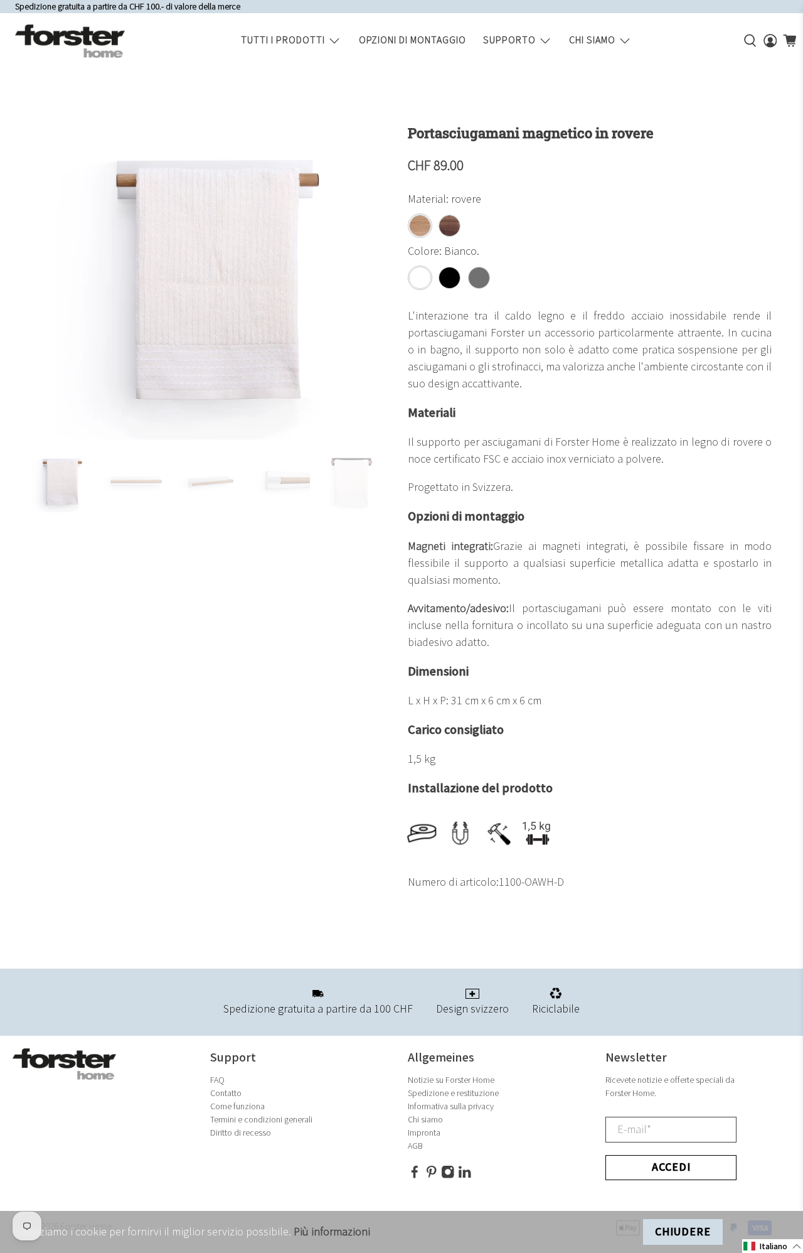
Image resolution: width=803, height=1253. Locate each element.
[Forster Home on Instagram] (448, 1176)
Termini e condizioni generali (261, 1119)
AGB (415, 1146)
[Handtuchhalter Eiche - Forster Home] (213, 282)
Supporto (509, 40)
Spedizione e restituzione (453, 1093)
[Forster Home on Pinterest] (432, 1176)
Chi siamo (592, 40)
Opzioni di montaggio (412, 40)
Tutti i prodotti (283, 40)
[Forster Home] (70, 41)
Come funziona (237, 1106)
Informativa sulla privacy (451, 1106)
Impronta (424, 1132)
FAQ (217, 1080)
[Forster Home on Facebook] (415, 1176)
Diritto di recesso (240, 1132)
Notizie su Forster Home (451, 1080)
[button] (772, 1246)
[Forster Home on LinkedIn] (465, 1176)
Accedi (671, 1167)
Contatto (226, 1093)
